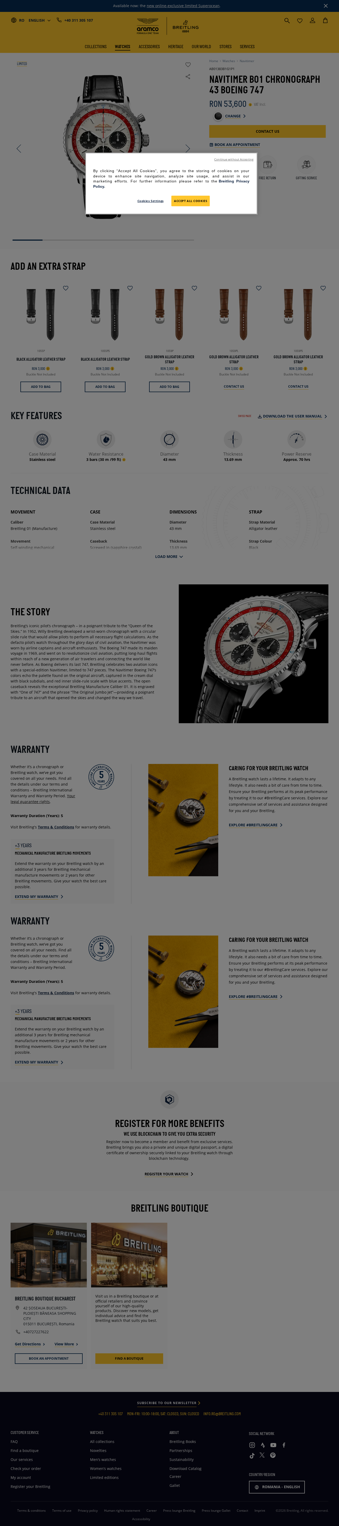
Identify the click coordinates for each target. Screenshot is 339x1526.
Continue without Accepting (233, 159)
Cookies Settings (150, 201)
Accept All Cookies (190, 201)
